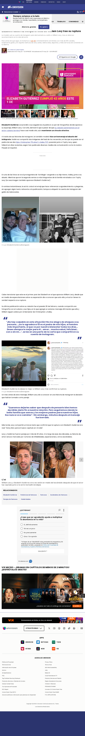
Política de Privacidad (8, 662)
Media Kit (47, 673)
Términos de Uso (6, 665)
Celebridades (25, 499)
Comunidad (74, 22)
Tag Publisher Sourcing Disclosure (11, 678)
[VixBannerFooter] (42, 620)
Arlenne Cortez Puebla (17, 50)
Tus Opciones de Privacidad (9, 686)
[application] (42, 86)
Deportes (51, 2)
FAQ (3, 675)
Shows (36, 2)
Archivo (4, 670)
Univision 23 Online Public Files (53, 689)
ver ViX (33, 41)
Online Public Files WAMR (52, 692)
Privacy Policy (48, 662)
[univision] (15, 7)
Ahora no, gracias (29, 27)
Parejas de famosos (10, 499)
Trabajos (61, 22)
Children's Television (50, 684)
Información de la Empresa (9, 667)
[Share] (81, 57)
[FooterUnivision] (10, 628)
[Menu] (2, 7)
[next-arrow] (81, 460)
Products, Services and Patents (53, 678)
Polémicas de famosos (29, 495)
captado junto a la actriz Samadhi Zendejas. (23, 485)
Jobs (46, 670)
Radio (58, 2)
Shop (64, 2)
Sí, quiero (44, 27)
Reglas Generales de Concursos (53, 681)
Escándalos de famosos (58, 495)
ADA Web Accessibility (51, 667)
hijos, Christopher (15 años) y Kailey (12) (32, 142)
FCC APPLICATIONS (50, 695)
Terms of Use (48, 665)
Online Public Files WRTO (9, 692)
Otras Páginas (32, 628)
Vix (23, 2)
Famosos (43, 2)
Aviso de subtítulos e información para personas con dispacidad (19, 695)
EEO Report (5, 689)
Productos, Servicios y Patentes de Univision (13, 681)
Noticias (29, 2)
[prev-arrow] (0, 596)
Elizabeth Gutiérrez (10, 495)
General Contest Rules (8, 684)
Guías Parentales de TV (51, 675)
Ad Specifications (6, 673)
